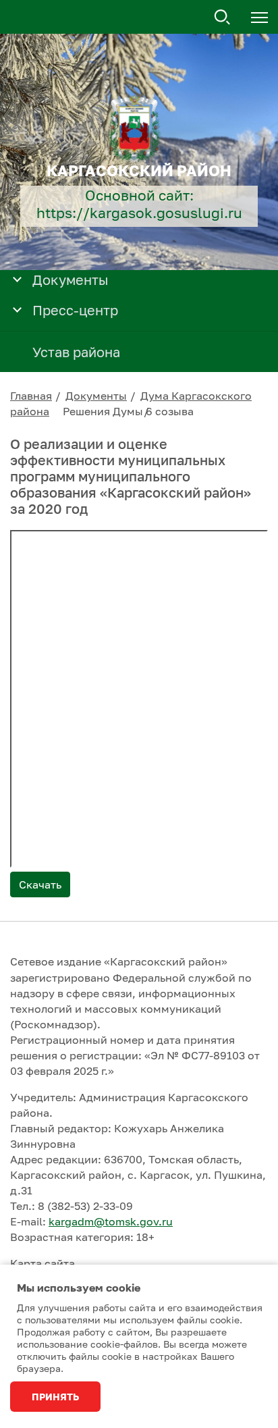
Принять (55, 1396)
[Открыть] (17, 278)
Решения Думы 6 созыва (128, 411)
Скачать (40, 884)
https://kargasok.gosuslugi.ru (139, 213)
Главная (31, 395)
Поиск (223, 17)
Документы (96, 395)
